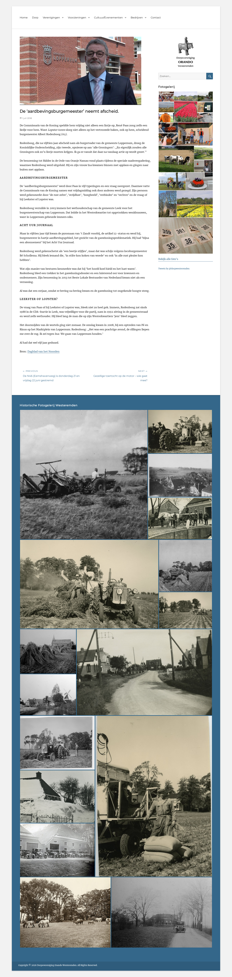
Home (24, 17)
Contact (156, 17)
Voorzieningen (77, 17)
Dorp (35, 17)
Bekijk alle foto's (168, 259)
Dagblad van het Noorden (43, 351)
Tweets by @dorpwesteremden (174, 268)
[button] (166, 96)
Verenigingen (51, 17)
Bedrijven (137, 17)
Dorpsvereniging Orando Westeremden (57, 965)
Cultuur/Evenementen (108, 17)
